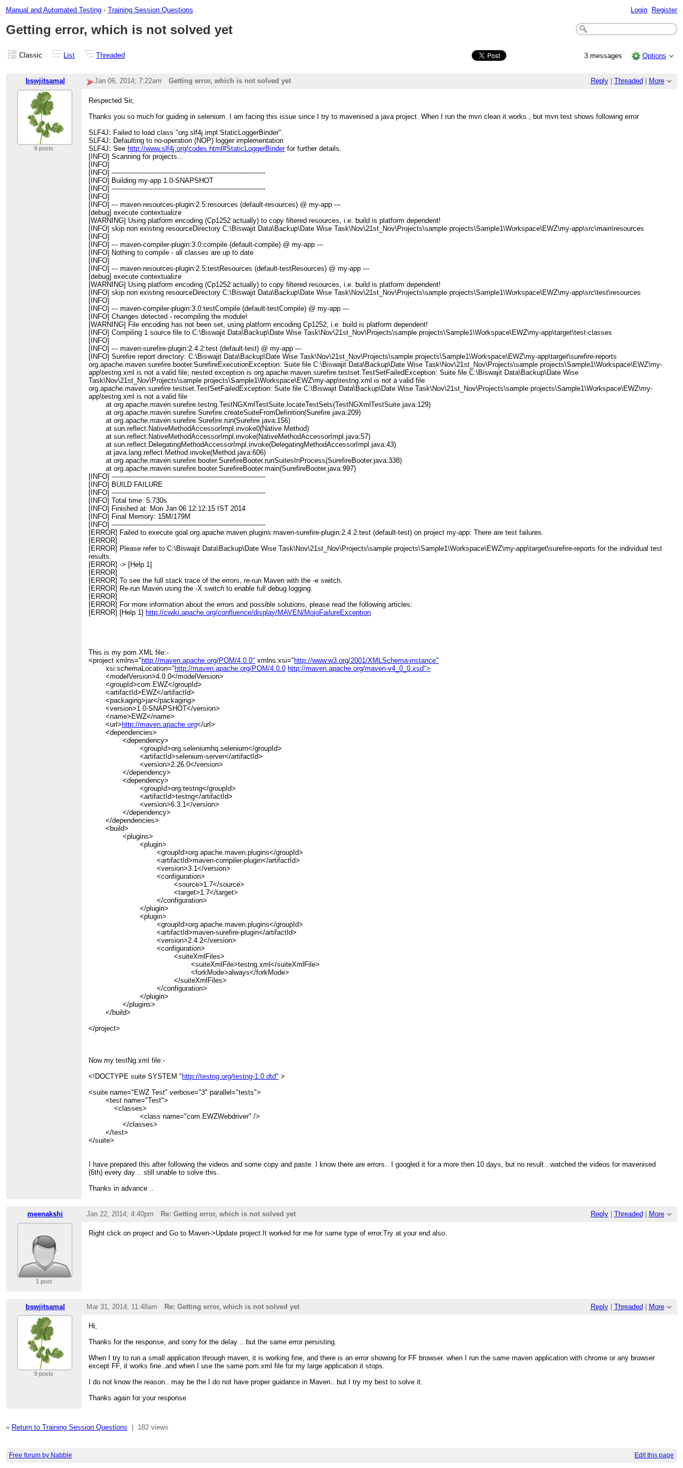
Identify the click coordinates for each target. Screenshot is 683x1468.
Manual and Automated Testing (53, 10)
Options (654, 56)
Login (639, 10)
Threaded (110, 55)
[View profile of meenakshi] (45, 1272)
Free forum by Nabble (40, 1455)
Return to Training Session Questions (70, 1427)
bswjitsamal (45, 81)
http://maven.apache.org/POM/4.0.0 (229, 668)
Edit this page (654, 1455)
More (656, 81)
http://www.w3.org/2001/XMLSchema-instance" (366, 660)
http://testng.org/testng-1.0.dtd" (230, 1076)
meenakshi (45, 1214)
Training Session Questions (150, 10)
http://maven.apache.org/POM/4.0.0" (198, 660)
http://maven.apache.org (159, 724)
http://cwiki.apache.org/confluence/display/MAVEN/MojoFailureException (258, 612)
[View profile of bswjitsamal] (45, 138)
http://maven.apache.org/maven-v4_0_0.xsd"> (359, 668)
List (69, 55)
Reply (599, 81)
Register (664, 10)
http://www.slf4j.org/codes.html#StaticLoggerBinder (206, 149)
